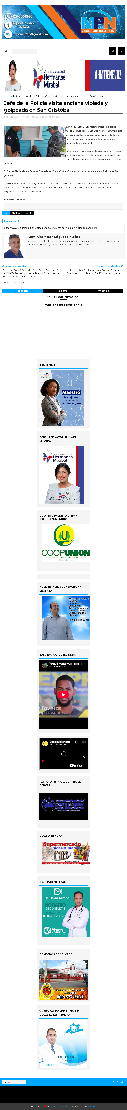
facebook (103, 291)
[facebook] (113, 1082)
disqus (63, 291)
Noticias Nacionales (23, 96)
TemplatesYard (59, 1106)
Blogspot (93, 1106)
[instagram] (122, 1082)
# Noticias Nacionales (22, 213)
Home (7, 96)
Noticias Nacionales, (49, 117)
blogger (23, 291)
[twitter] (118, 1082)
